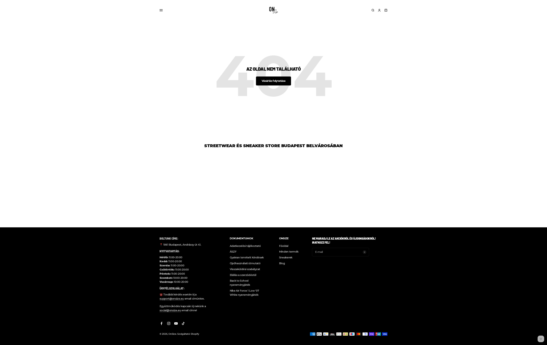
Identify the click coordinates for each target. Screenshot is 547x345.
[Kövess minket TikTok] (183, 323)
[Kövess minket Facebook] (161, 323)
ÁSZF (233, 251)
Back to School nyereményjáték (240, 282)
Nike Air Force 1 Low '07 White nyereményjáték (244, 292)
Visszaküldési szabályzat (245, 269)
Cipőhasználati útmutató (245, 263)
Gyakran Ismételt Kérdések (247, 257)
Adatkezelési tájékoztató (245, 246)
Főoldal (283, 246)
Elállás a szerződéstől (243, 275)
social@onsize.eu (170, 310)
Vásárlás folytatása (273, 80)
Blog (282, 263)
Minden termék (289, 251)
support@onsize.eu (172, 298)
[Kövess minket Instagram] (169, 323)
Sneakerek (285, 257)
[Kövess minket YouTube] (176, 323)
